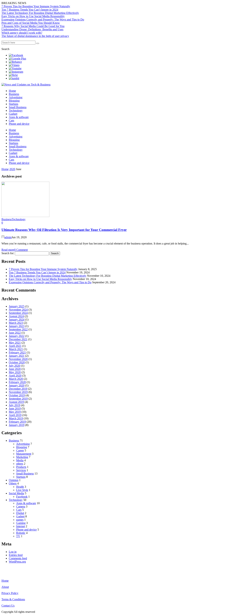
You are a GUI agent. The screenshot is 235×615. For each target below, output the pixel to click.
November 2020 (18, 359)
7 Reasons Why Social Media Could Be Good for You (32, 26)
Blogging (14, 100)
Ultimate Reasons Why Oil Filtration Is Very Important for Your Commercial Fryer (64, 230)
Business (14, 94)
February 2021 (17, 352)
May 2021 (15, 342)
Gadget (13, 113)
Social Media (16, 493)
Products (21, 466)
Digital (20, 513)
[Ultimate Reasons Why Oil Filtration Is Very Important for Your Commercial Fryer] (25, 216)
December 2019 (18, 388)
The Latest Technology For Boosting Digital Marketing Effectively (40, 12)
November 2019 (18, 392)
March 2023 (16, 322)
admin (8, 237)
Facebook (22, 496)
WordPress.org (17, 561)
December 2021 (18, 339)
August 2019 (16, 401)
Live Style (22, 490)
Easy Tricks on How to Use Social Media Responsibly (33, 16)
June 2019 (15, 408)
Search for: (7, 253)
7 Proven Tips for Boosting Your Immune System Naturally (35, 6)
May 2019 (15, 411)
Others (13, 483)
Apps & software (19, 117)
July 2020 (14, 365)
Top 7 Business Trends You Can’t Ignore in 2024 (29, 9)
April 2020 (15, 375)
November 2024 (18, 309)
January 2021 (16, 355)
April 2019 (15, 415)
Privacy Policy (9, 593)
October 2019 (17, 395)
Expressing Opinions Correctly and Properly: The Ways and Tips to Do (42, 19)
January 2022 (16, 336)
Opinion (13, 480)
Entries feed (16, 555)
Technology (16, 110)
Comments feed (18, 558)
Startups (13, 103)
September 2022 (18, 329)
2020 (12, 169)
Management (23, 453)
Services (21, 470)
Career (20, 450)
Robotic (20, 532)
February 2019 (17, 421)
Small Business (17, 107)
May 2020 (15, 372)
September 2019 (18, 398)
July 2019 (14, 405)
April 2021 (15, 345)
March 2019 (16, 418)
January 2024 (16, 319)
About (5, 586)
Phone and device (19, 123)
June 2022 (15, 332)
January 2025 (16, 306)
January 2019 (16, 425)
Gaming (21, 523)
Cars (11, 120)
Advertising (15, 97)
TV (18, 536)
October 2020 (17, 362)
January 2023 (16, 326)
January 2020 (16, 385)
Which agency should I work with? (21, 32)
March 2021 (16, 349)
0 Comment (21, 249)
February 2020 (17, 382)
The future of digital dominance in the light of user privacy (35, 36)
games (20, 519)
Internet (20, 526)
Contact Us (8, 605)
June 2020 (15, 369)
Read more (7, 249)
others (19, 463)
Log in (13, 551)
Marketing (22, 457)
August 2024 (16, 316)
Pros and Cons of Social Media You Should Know (30, 22)
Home (12, 90)
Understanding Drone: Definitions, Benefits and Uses (32, 29)
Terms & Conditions (13, 599)
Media (20, 460)
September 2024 (18, 312)
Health (20, 486)
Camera (20, 506)
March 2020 (16, 378)
